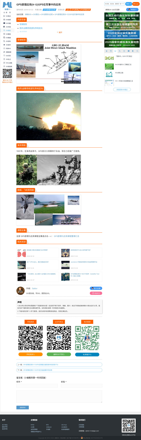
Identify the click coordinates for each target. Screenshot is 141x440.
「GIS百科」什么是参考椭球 (124, 73)
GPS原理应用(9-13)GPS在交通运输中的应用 (37, 370)
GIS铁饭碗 (9, 66)
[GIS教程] (124, 51)
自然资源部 (34, 429)
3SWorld (48, 427)
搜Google (136, 4)
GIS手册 (8, 27)
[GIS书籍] (128, 51)
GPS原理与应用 (49, 10)
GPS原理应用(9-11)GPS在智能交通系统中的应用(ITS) (40, 364)
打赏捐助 (81, 425)
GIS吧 (32, 427)
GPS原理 (74, 10)
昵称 (19, 382)
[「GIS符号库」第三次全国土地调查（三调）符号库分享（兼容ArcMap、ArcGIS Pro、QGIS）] (122, 29)
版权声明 (4, 427)
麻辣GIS (28, 14)
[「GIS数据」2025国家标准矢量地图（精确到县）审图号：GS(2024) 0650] (122, 47)
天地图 (48, 429)
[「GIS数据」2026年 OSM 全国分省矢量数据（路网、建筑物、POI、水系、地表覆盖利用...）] (122, 38)
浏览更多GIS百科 (121, 89)
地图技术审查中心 (36, 431)
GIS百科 (8, 41)
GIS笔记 (8, 16)
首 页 (8, 12)
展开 (60, 32)
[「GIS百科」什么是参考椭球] (109, 75)
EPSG (32, 425)
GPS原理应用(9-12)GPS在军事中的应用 (69, 14)
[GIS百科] (120, 51)
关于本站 (4, 425)
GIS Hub (64, 425)
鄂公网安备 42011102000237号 (93, 438)
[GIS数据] (111, 51)
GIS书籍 (8, 23)
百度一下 (128, 4)
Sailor (34, 288)
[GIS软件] (106, 51)
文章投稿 (81, 427)
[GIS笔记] (115, 51)
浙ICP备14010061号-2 (73, 438)
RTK (47, 425)
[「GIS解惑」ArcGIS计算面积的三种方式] (109, 66)
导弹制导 (23, 24)
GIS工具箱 (9, 63)
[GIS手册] (133, 51)
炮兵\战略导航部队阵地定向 (31, 28)
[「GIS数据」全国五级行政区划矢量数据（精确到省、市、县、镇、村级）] (122, 20)
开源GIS (8, 48)
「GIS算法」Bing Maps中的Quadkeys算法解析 (127, 57)
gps (68, 10)
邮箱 (64, 382)
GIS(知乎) (64, 427)
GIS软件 (8, 45)
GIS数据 (8, 37)
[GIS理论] (137, 51)
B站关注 (97, 293)
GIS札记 (8, 59)
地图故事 (8, 52)
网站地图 (63, 438)
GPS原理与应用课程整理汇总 (66, 236)
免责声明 (4, 429)
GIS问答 (8, 55)
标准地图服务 (65, 429)
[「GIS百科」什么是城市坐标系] (109, 83)
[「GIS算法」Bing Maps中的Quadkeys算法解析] (109, 58)
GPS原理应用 (85, 10)
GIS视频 (8, 19)
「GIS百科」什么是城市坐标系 (125, 81)
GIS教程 (8, 34)
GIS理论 (8, 30)
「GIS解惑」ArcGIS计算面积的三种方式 (126, 66)
